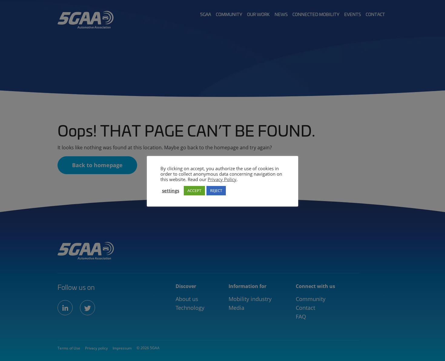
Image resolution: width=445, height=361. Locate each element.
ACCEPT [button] (194, 190)
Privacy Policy (222, 179)
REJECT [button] (216, 190)
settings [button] (170, 190)
